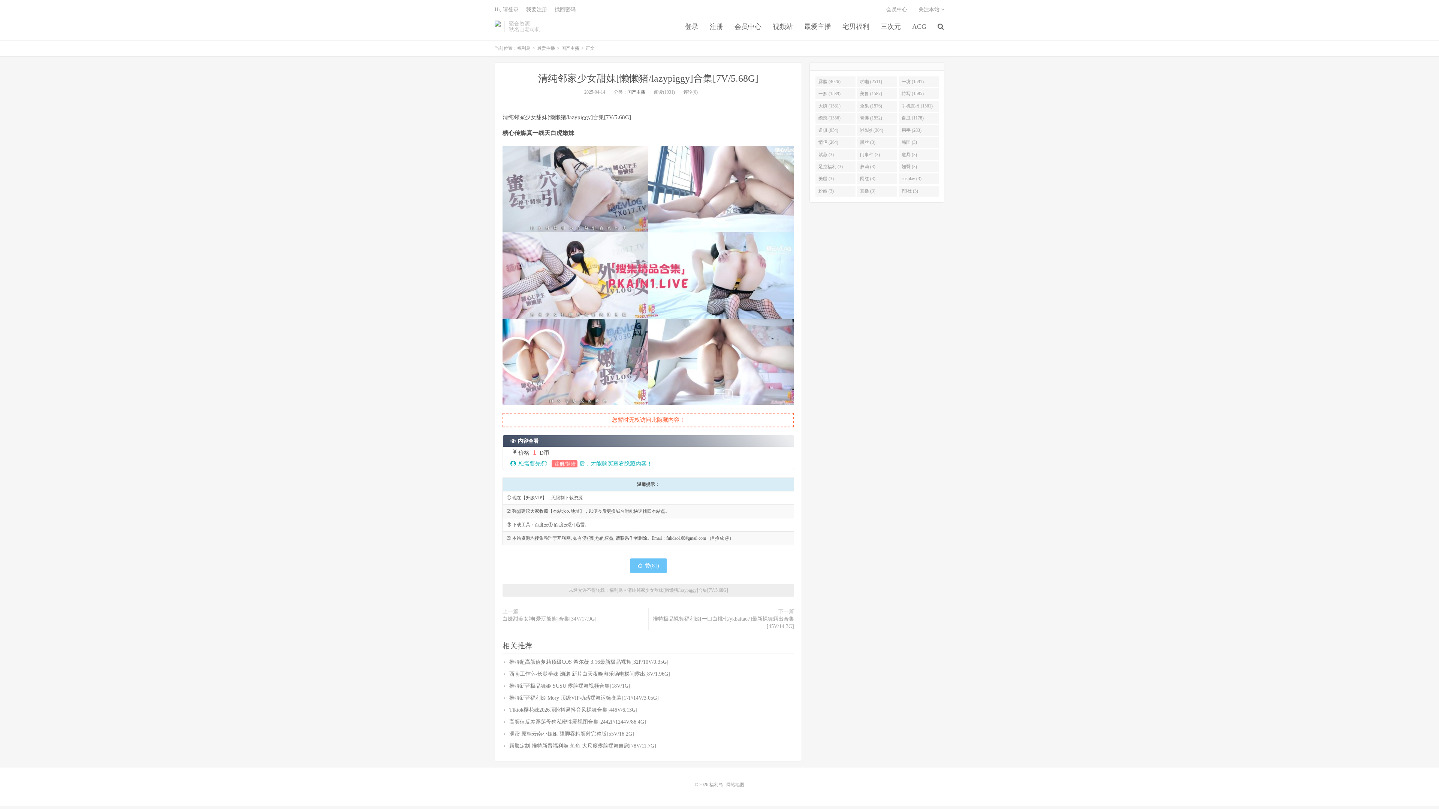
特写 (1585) (913, 93)
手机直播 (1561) (917, 106)
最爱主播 (817, 26)
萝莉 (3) (867, 166)
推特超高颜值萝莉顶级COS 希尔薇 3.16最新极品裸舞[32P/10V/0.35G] (589, 662)
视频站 (783, 26)
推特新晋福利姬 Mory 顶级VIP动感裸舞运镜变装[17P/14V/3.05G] (584, 698)
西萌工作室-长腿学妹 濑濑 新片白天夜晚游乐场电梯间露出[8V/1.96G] (589, 674)
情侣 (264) (828, 142)
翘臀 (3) (909, 166)
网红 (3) (867, 178)
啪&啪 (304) (871, 130)
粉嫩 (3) (826, 191)
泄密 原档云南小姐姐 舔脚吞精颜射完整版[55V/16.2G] (571, 734)
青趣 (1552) (871, 118)
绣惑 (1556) (829, 118)
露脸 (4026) (829, 81)
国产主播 (570, 48)
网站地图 (735, 784)
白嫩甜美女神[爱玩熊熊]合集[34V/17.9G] (550, 619)
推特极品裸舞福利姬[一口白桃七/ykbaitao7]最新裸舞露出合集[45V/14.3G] (723, 622)
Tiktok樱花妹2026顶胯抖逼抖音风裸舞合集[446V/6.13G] (573, 710)
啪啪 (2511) (871, 81)
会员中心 (747, 26)
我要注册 (536, 9)
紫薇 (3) (826, 154)
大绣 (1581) (829, 106)
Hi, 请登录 (507, 9)
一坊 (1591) (913, 81)
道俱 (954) (828, 130)
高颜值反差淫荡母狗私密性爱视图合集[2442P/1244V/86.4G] (577, 722)
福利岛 (498, 27)
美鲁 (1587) (871, 93)
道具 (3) (909, 154)
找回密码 (565, 9)
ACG (919, 26)
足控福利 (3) (830, 166)
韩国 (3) (909, 142)
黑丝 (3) (867, 142)
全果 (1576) (871, 106)
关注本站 (929, 9)
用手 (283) (911, 130)
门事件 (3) (870, 154)
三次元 (891, 26)
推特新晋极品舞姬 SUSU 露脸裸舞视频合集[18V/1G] (569, 686)
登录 (692, 26)
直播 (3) (867, 191)
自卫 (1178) (913, 118)
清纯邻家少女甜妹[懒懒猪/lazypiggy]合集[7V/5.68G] (648, 78)
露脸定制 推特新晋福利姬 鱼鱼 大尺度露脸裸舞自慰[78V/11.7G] (582, 746)
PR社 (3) (910, 191)
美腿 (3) (826, 178)
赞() (652, 566)
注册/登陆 (564, 464)
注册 (716, 26)
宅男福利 (855, 26)
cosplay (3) (911, 178)
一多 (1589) (829, 93)
